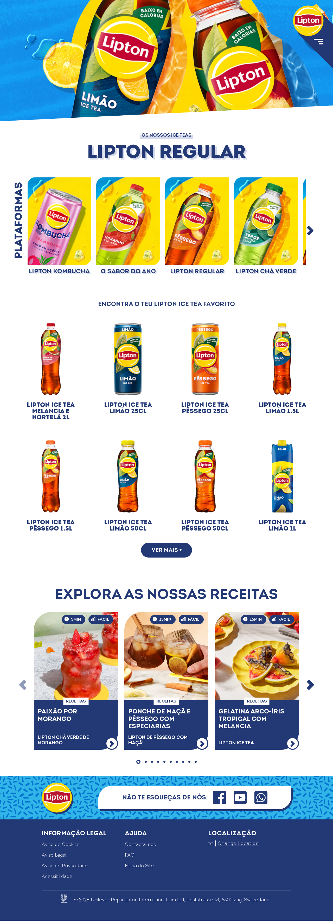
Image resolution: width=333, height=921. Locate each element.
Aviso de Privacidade (65, 866)
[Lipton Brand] (308, 20)
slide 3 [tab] (152, 762)
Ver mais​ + (166, 550)
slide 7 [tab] (177, 762)
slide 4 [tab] (158, 762)
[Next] (309, 231)
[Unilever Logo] (64, 899)
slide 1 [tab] (138, 762)
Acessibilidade (57, 876)
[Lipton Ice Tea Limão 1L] (282, 476)
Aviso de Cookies (61, 844)
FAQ (130, 855)
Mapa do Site (139, 866)
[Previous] (38, 231)
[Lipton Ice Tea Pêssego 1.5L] (50, 476)
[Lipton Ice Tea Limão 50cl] (127, 476)
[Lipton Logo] (57, 797)
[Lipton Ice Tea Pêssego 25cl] (205, 359)
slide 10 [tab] (196, 762)
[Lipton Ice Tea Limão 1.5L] (282, 359)
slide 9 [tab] (189, 762)
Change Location (238, 843)
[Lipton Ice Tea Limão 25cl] (127, 359)
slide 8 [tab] (183, 762)
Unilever (100, 900)
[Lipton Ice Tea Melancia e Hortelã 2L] (50, 359)
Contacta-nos (140, 844)
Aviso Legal (54, 855)
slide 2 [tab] (146, 762)
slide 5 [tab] (164, 762)
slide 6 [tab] (171, 762)
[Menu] (318, 42)
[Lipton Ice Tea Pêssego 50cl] (205, 476)
